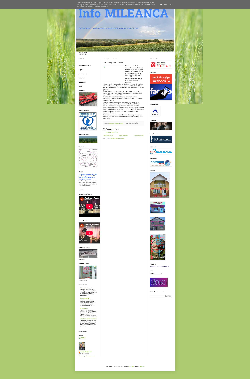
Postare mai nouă (108, 135)
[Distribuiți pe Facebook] (136, 123)
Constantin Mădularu (86, 352)
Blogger (142, 366)
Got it (171, 4)
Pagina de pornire (123, 135)
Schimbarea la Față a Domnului (88, 318)
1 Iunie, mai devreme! (86, 288)
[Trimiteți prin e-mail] (130, 123)
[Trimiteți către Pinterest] (137, 123)
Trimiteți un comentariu (111, 132)
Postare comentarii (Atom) (117, 138)
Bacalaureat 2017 (85, 298)
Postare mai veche (139, 135)
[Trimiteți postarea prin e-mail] (126, 123)
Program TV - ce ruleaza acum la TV (159, 266)
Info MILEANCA (124, 14)
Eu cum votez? (84, 308)
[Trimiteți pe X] (134, 123)
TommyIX (131, 366)
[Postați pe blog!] (132, 123)
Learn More (163, 4)
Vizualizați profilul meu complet (87, 356)
